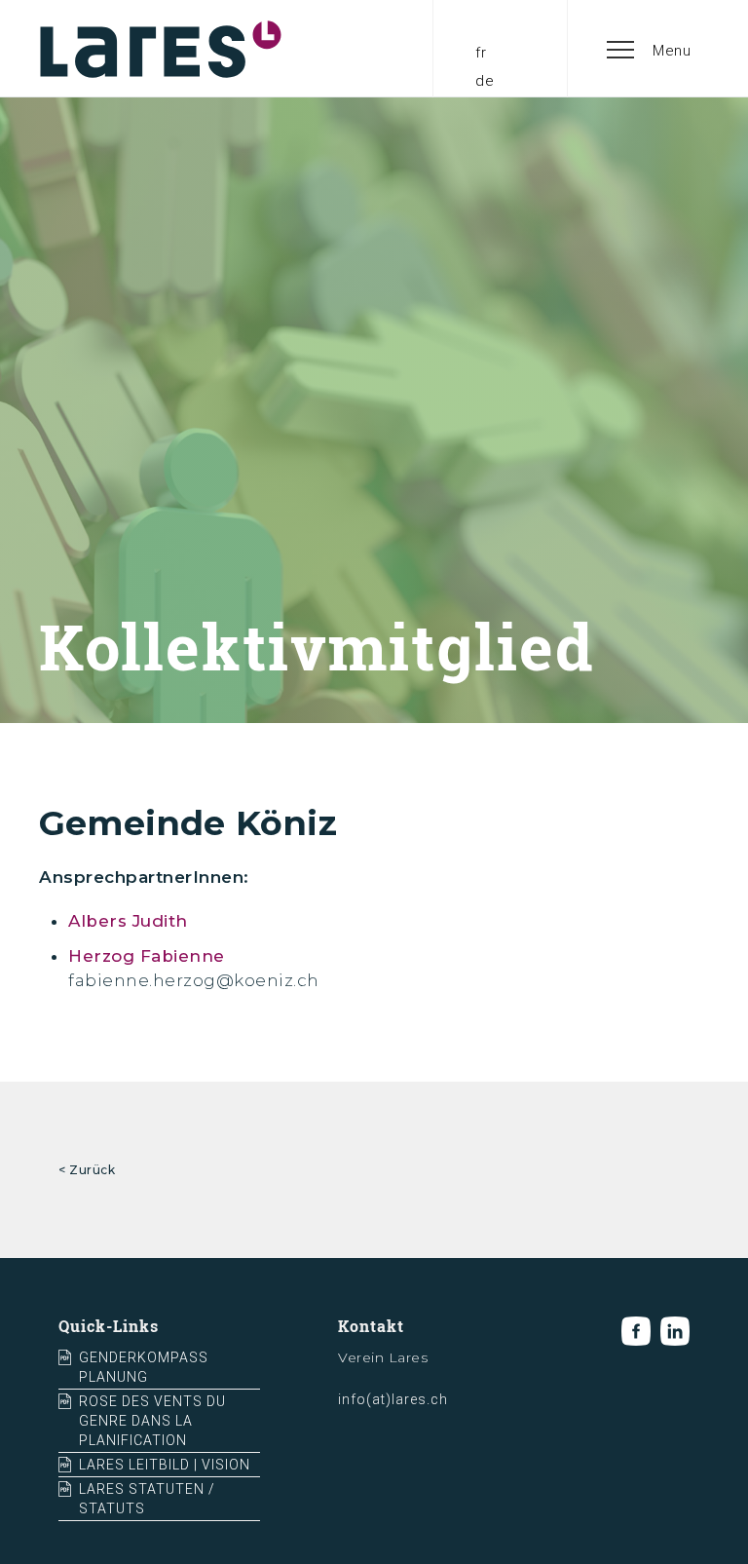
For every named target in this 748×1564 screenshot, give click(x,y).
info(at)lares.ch (393, 1399)
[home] (160, 49)
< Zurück (86, 1170)
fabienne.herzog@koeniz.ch (193, 980)
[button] (649, 48)
